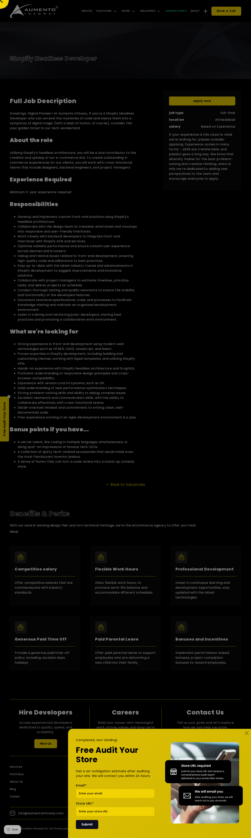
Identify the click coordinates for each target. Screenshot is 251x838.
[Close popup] (247, 733)
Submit (87, 824)
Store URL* (85, 803)
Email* (81, 785)
